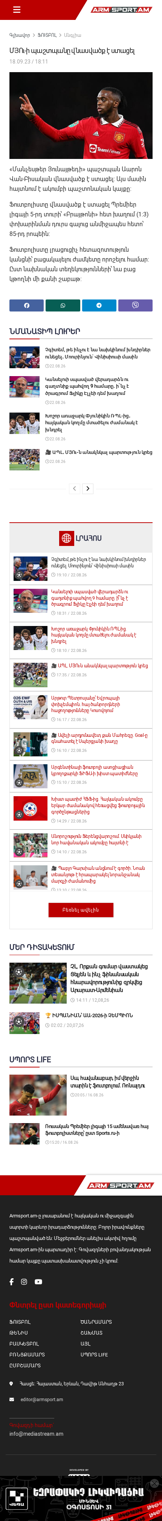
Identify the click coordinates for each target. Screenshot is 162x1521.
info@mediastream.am (36, 1434)
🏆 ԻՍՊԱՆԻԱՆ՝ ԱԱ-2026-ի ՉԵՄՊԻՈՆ (89, 1015)
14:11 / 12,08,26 (92, 1000)
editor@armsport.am (42, 1399)
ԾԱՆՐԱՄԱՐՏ (96, 1322)
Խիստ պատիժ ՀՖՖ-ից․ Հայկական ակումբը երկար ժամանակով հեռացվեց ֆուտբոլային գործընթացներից (98, 806)
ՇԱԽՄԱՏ (91, 1333)
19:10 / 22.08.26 (71, 575)
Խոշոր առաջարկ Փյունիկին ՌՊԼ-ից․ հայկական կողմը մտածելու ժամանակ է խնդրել (91, 422)
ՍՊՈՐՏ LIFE (94, 1355)
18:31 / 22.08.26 (71, 613)
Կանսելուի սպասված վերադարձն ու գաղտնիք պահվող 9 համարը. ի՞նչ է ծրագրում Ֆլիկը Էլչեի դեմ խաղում (87, 386)
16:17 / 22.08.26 (71, 719)
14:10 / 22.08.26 (71, 852)
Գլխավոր (19, 35)
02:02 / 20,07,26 (67, 1025)
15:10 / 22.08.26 (71, 782)
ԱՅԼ (85, 1344)
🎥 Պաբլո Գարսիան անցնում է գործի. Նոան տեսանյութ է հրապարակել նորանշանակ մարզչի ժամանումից (98, 875)
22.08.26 (57, 366)
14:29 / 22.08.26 (71, 821)
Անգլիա (72, 35)
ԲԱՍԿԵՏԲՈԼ (23, 1344)
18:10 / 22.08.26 (71, 650)
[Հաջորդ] (87, 489)
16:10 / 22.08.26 (71, 750)
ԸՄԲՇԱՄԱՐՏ (25, 1365)
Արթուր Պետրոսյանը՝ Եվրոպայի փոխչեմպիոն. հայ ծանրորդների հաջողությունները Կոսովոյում (85, 704)
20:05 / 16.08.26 (89, 1095)
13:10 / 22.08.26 (71, 890)
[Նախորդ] (74, 489)
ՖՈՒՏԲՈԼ (47, 35)
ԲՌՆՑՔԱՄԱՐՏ (27, 1355)
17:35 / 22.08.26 (71, 675)
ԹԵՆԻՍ (18, 1333)
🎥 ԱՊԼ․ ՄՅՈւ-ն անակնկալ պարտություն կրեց (99, 452)
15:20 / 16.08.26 (63, 1142)
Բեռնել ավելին (81, 910)
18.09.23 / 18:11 (28, 62)
